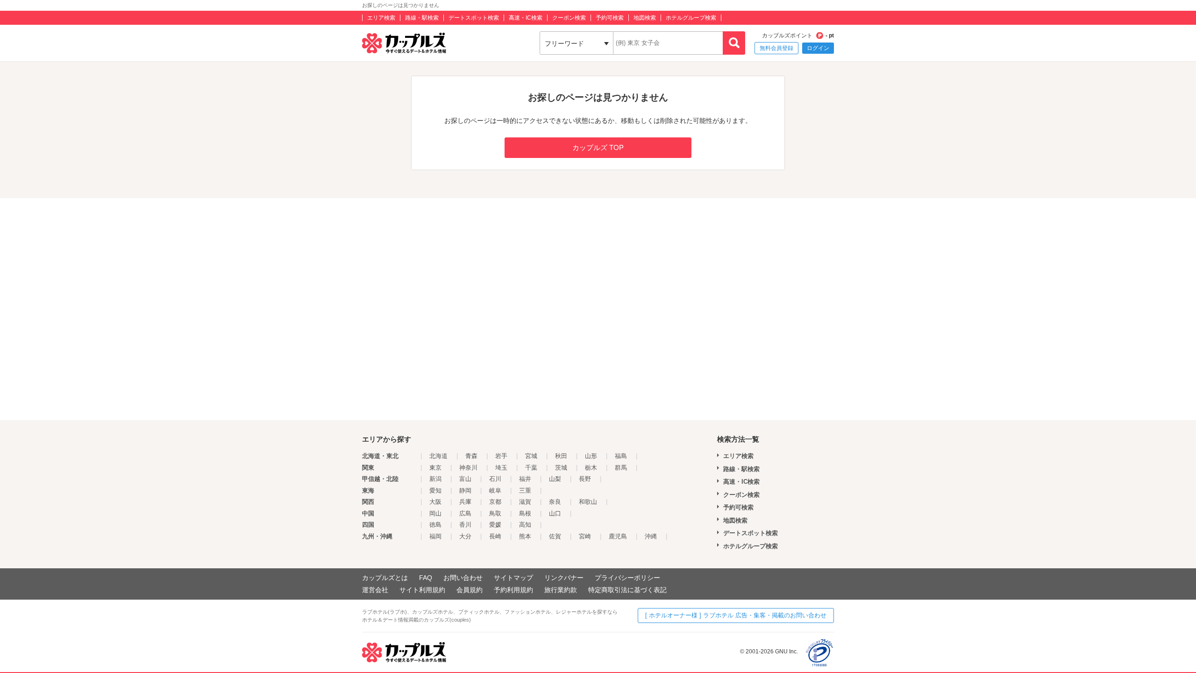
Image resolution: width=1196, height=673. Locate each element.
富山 (465, 478)
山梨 (555, 478)
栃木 (591, 467)
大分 (465, 536)
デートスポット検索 (473, 17)
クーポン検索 (569, 17)
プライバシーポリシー (627, 577)
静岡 (465, 490)
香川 (465, 524)
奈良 (555, 501)
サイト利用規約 (422, 590)
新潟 (435, 478)
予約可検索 (610, 17)
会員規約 (469, 590)
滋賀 (525, 501)
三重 (525, 490)
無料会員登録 (776, 48)
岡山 (435, 513)
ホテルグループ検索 (691, 17)
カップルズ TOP (598, 147)
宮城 (531, 455)
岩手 (501, 455)
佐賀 (555, 536)
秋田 (561, 455)
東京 (435, 467)
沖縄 (651, 536)
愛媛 (495, 524)
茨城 (561, 467)
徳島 (435, 524)
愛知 (435, 490)
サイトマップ (513, 577)
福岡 (435, 536)
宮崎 (585, 536)
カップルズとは (385, 577)
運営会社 (375, 590)
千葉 (531, 467)
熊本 (525, 536)
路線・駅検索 (422, 17)
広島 (465, 513)
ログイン (818, 48)
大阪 (435, 501)
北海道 (438, 455)
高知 (525, 524)
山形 (591, 455)
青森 (471, 455)
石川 (495, 478)
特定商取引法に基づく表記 (627, 590)
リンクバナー (564, 577)
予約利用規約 (513, 590)
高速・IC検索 (525, 17)
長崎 (495, 536)
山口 (555, 513)
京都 (495, 501)
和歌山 (588, 501)
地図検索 (645, 17)
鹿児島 (618, 536)
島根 (525, 513)
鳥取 (495, 513)
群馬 (621, 467)
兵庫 (465, 501)
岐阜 (495, 490)
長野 (585, 478)
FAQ (425, 577)
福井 (525, 478)
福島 (621, 455)
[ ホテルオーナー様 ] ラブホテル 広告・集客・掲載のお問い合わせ (735, 615)
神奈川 (468, 467)
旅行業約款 (560, 590)
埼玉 (501, 467)
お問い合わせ (463, 577)
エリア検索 (381, 17)
